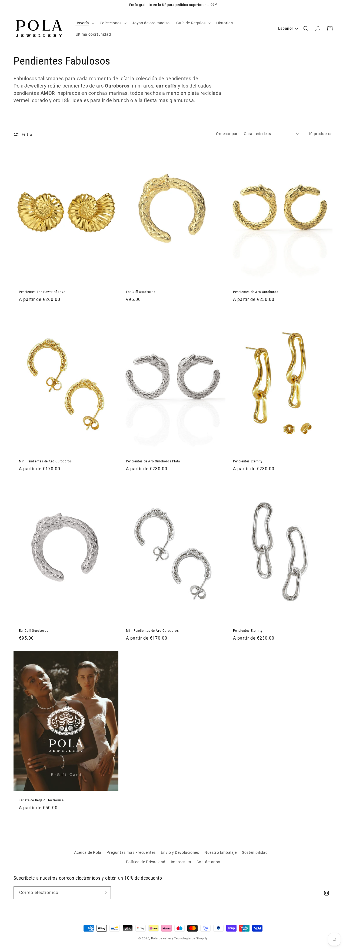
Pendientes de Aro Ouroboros (255, 292)
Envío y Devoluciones (180, 852)
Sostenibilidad (255, 852)
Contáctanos (208, 862)
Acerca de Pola (87, 852)
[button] (84, 23)
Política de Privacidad (145, 862)
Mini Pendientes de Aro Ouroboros (45, 461)
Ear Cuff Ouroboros (140, 292)
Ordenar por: (227, 134)
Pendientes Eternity (247, 461)
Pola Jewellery (162, 938)
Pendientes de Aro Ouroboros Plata (153, 461)
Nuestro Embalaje (220, 852)
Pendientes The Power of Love (42, 292)
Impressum (181, 862)
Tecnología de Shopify (191, 938)
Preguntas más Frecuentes (131, 852)
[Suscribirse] (105, 892)
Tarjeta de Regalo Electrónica (41, 800)
